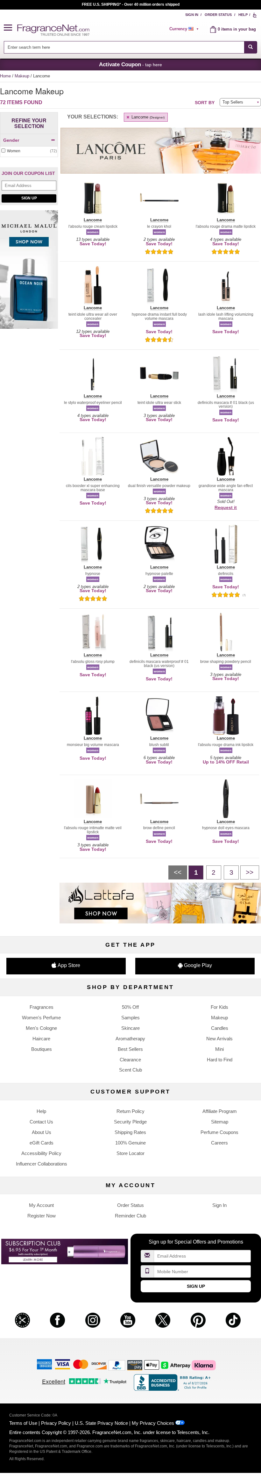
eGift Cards (41, 1142)
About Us (41, 1132)
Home (5, 76)
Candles (219, 1028)
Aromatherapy (130, 1038)
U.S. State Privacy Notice (101, 1423)
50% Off (130, 1007)
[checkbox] (29, 151)
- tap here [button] (130, 64)
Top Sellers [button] (232, 102)
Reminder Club (130, 1215)
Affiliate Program (219, 1111)
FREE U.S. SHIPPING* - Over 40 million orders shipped (131, 4)
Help (243, 15)
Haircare (41, 1038)
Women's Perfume (41, 1017)
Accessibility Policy (41, 1153)
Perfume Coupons (219, 1132)
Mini (219, 1049)
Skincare (130, 1028)
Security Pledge (130, 1121)
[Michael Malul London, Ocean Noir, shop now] (29, 273)
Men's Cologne (41, 1028)
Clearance (130, 1059)
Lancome (147, 117)
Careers (219, 1142)
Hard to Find (219, 1059)
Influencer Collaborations (41, 1163)
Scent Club (130, 1070)
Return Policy (130, 1111)
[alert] (185, 28)
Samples (130, 1017)
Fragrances (41, 1007)
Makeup (23, 76)
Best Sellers (130, 1049)
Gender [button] (11, 140)
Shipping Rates (130, 1132)
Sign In (191, 15)
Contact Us (41, 1121)
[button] (10, 28)
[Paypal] (117, 1365)
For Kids (219, 1007)
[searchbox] (124, 47)
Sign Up (29, 198)
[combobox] (130, 47)
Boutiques (41, 1049)
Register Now (41, 1215)
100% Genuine (130, 1142)
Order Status (218, 15)
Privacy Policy (56, 1423)
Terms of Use (23, 1423)
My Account (41, 1205)
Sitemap (219, 1121)
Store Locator (130, 1153)
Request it (226, 507)
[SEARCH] (250, 47)
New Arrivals (219, 1038)
